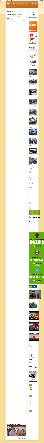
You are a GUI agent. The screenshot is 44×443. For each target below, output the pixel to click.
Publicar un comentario (10, 19)
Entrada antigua (24, 20)
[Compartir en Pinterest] (19, 16)
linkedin (30, 206)
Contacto (30, 175)
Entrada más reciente (9, 20)
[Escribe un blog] (17, 16)
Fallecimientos (30, 169)
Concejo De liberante (31, 183)
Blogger (25, 438)
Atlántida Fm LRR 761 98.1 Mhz (21, 3)
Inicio (17, 20)
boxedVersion (30, 172)
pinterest (30, 179)
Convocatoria (30, 182)
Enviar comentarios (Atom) (12, 21)
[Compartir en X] (18, 16)
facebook (30, 177)
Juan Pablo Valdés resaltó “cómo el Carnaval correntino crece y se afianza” (30, 412)
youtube (30, 208)
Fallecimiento (30, 168)
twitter (29, 204)
